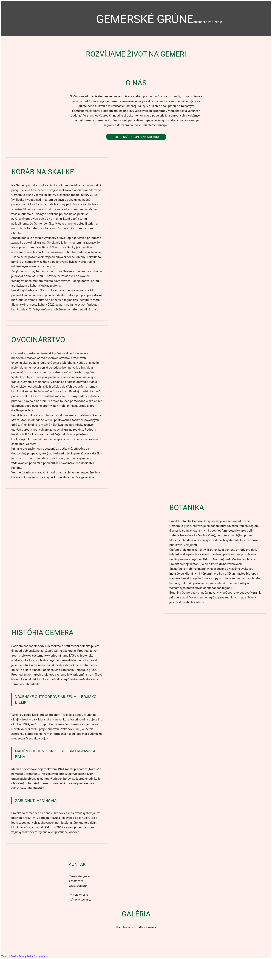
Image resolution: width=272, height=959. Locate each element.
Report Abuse (41, 956)
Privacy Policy (26, 956)
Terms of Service (9, 956)
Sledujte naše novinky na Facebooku (136, 137)
